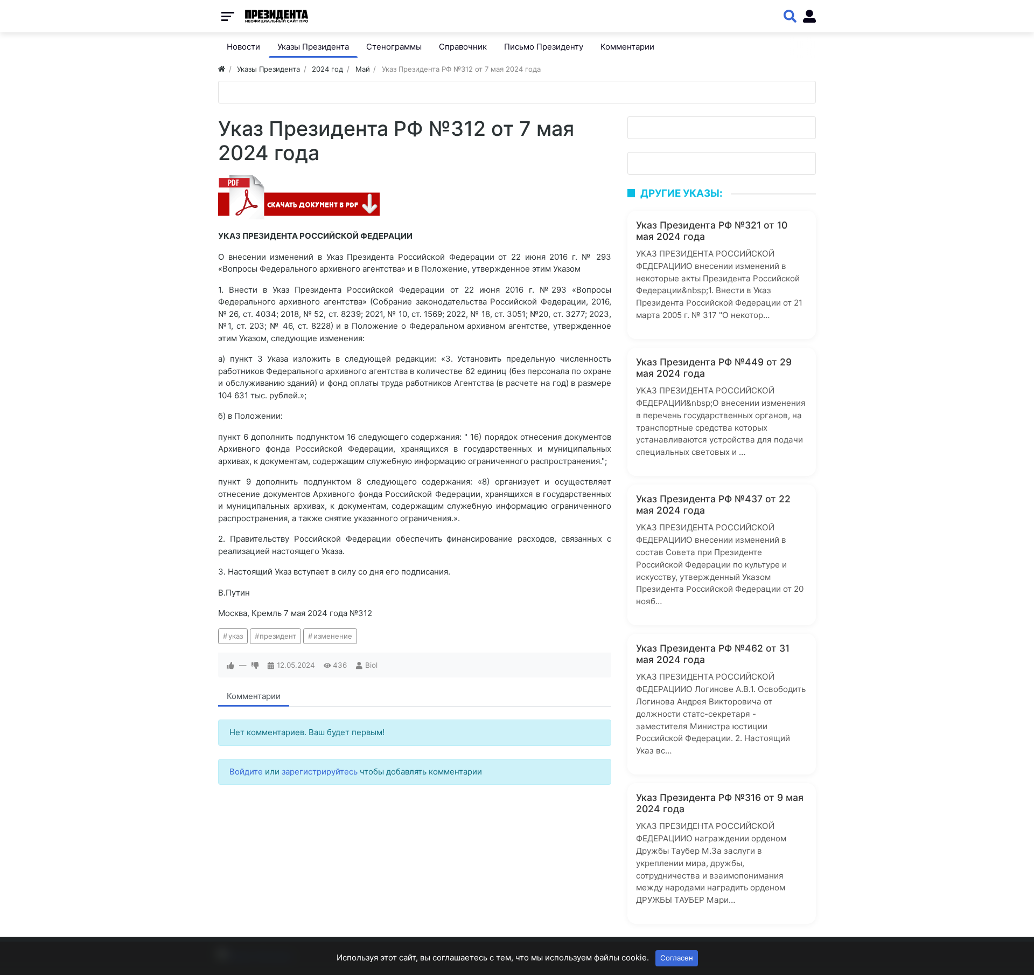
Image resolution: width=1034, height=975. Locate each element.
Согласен (676, 957)
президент (278, 636)
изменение (332, 636)
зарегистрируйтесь (320, 771)
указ (235, 636)
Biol (371, 665)
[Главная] (221, 69)
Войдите (246, 771)
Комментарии (254, 696)
